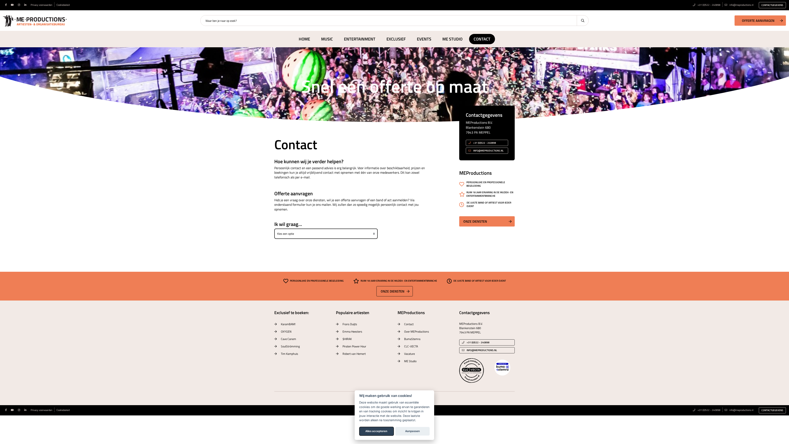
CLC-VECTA (411, 346)
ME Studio (452, 39)
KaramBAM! (288, 324)
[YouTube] (12, 4)
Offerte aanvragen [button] (758, 20)
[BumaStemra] (502, 367)
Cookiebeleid (63, 5)
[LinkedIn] (25, 4)
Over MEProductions (416, 331)
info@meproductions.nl (741, 5)
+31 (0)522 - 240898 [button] (484, 143)
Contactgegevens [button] (772, 5)
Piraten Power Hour (354, 346)
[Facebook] (6, 4)
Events (424, 39)
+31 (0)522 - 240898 (708, 5)
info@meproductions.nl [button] (488, 151)
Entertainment (359, 39)
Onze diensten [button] (475, 221)
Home (304, 39)
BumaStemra (412, 339)
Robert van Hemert (354, 354)
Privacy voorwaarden (41, 5)
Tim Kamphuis (289, 354)
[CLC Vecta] (471, 370)
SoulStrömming (290, 346)
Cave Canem (288, 339)
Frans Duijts (350, 324)
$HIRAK (347, 339)
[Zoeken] (582, 20)
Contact (482, 39)
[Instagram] (19, 4)
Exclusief (396, 39)
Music (327, 39)
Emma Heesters (352, 331)
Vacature (409, 354)
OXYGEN (286, 331)
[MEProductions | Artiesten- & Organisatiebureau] (35, 20)
